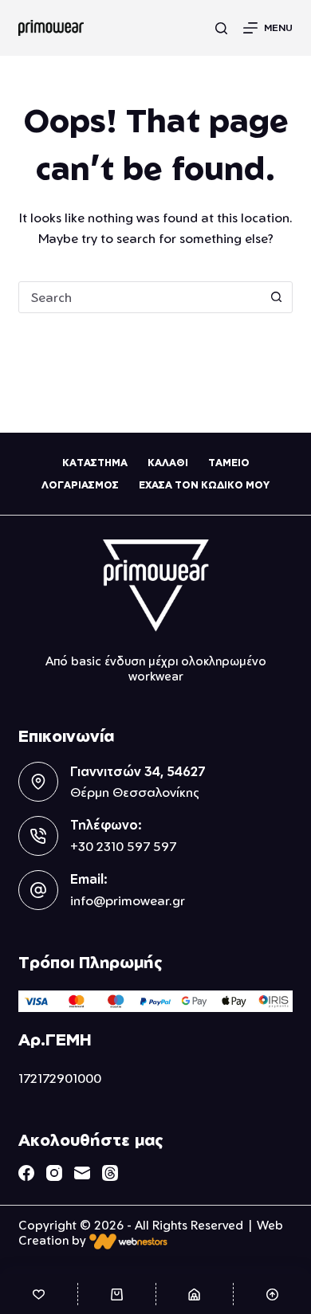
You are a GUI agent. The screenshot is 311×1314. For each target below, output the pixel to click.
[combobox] (140, 297)
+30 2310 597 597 (123, 846)
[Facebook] (26, 1173)
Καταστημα (95, 463)
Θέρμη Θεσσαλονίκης (134, 792)
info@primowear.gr (127, 900)
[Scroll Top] (272, 1294)
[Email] (82, 1173)
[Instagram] (54, 1173)
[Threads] (110, 1173)
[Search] (221, 28)
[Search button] (277, 297)
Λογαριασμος (80, 485)
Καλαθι (168, 463)
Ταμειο (229, 463)
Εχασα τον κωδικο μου (204, 485)
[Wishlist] (39, 1294)
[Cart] (117, 1294)
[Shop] (195, 1294)
